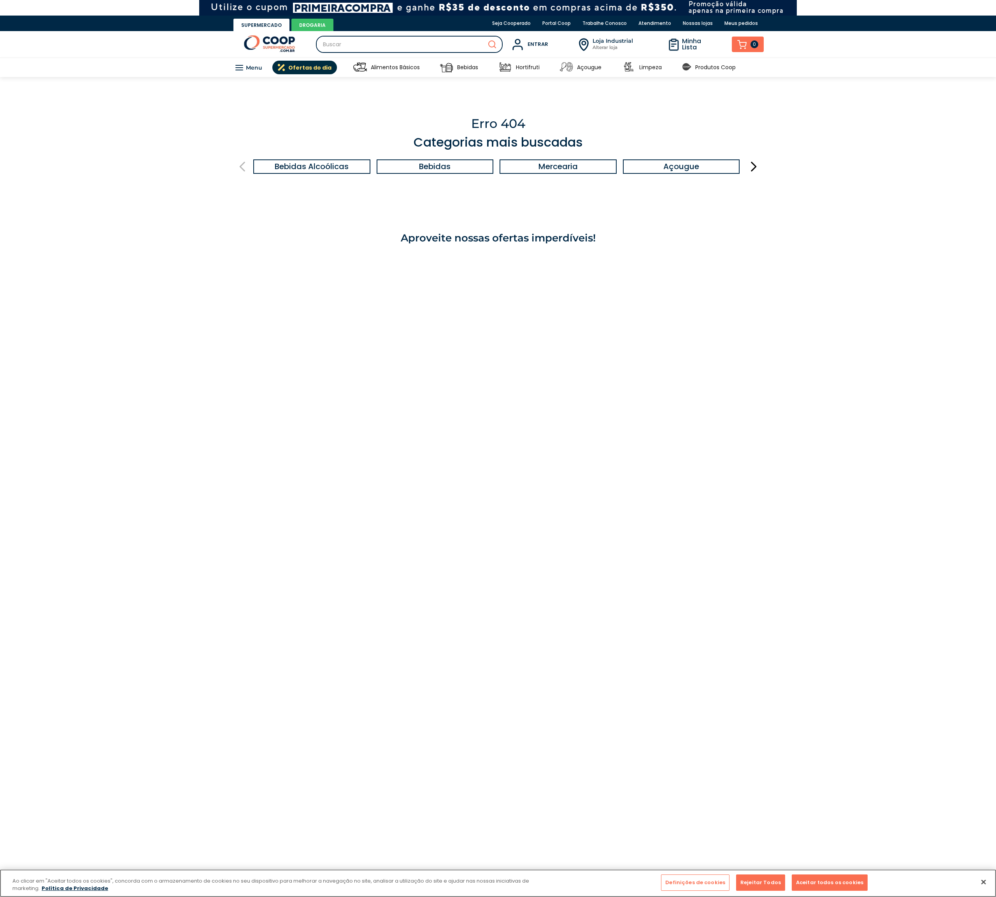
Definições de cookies (695, 882)
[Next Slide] (753, 166)
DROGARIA (312, 25)
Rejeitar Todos (760, 882)
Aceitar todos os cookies (829, 882)
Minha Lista (691, 44)
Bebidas (467, 67)
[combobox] (409, 44)
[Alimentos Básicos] (359, 67)
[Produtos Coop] (686, 67)
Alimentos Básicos (395, 67)
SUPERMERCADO (261, 25)
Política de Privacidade (75, 888)
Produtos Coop (715, 67)
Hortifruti (528, 67)
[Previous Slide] (242, 166)
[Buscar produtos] (492, 44)
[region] (498, 883)
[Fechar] (983, 881)
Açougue (589, 67)
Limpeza (650, 67)
